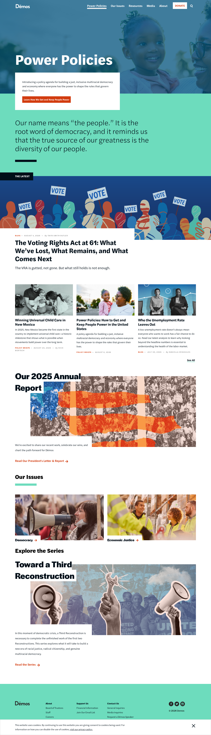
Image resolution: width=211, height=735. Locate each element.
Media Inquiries (115, 712)
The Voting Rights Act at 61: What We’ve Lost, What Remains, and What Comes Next (71, 250)
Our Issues (117, 6)
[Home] (22, 9)
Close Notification (190, 727)
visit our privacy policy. (81, 729)
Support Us (82, 703)
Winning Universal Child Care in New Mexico (40, 322)
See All (191, 360)
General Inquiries (116, 708)
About (163, 6)
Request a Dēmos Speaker (120, 716)
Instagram (182, 704)
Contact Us (113, 703)
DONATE (180, 5)
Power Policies (97, 6)
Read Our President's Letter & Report (39, 461)
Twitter (177, 704)
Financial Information (87, 708)
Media (151, 6)
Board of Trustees (54, 708)
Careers (50, 716)
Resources (135, 6)
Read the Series (25, 664)
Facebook (171, 704)
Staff (48, 712)
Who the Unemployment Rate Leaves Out (161, 322)
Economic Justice (120, 540)
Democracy (24, 540)
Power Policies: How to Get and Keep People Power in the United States (102, 324)
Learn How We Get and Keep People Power (46, 99)
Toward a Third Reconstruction (44, 569)
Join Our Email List (86, 712)
